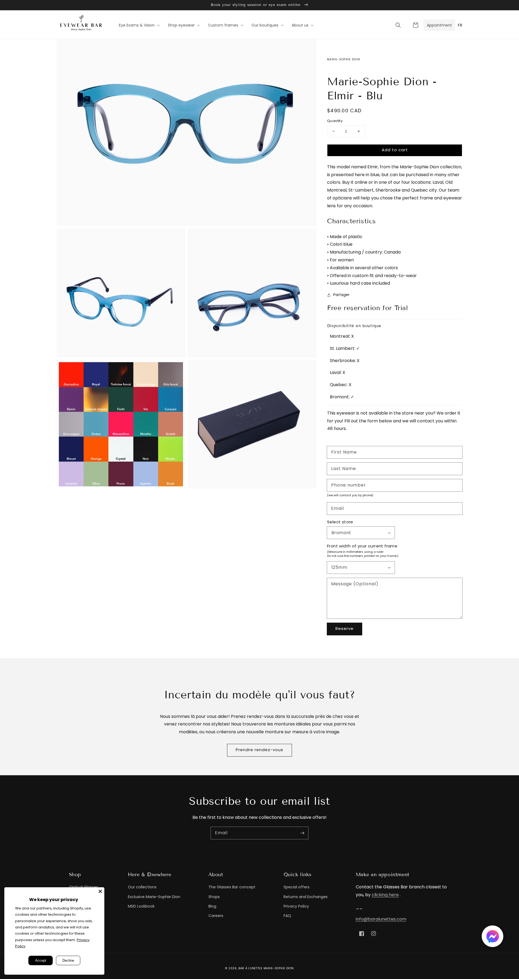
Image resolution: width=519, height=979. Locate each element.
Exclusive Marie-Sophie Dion (154, 896)
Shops (214, 896)
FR (460, 25)
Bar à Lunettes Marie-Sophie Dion (266, 968)
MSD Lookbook (141, 906)
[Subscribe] (302, 833)
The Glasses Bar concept (231, 887)
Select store (340, 522)
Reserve (344, 628)
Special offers (297, 887)
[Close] (100, 891)
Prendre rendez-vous (259, 750)
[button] (398, 25)
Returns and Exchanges (306, 896)
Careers (215, 915)
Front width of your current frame (362, 546)
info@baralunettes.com (381, 919)
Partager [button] (341, 294)
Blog (212, 906)
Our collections (142, 887)
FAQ (287, 915)
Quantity (334, 120)
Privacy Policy (296, 906)
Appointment (439, 25)
